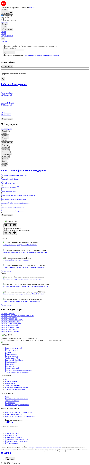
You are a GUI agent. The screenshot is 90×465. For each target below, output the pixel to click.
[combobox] (11, 76)
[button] (3, 32)
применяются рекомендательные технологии (44, 447)
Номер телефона (10, 48)
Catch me (4, 41)
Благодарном (7, 66)
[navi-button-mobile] (3, 38)
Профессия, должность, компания (13, 74)
